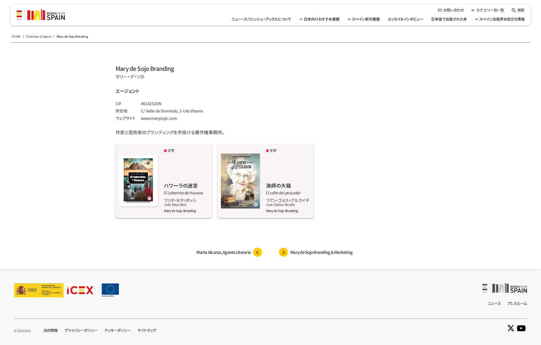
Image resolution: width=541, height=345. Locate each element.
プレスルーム (517, 303)
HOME (16, 36)
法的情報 (50, 330)
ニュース (494, 303)
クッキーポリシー (117, 330)
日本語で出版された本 (449, 19)
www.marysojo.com (159, 118)
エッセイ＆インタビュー (405, 19)
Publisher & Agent (38, 36)
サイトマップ (147, 330)
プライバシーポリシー (81, 330)
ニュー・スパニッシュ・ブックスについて (261, 19)
